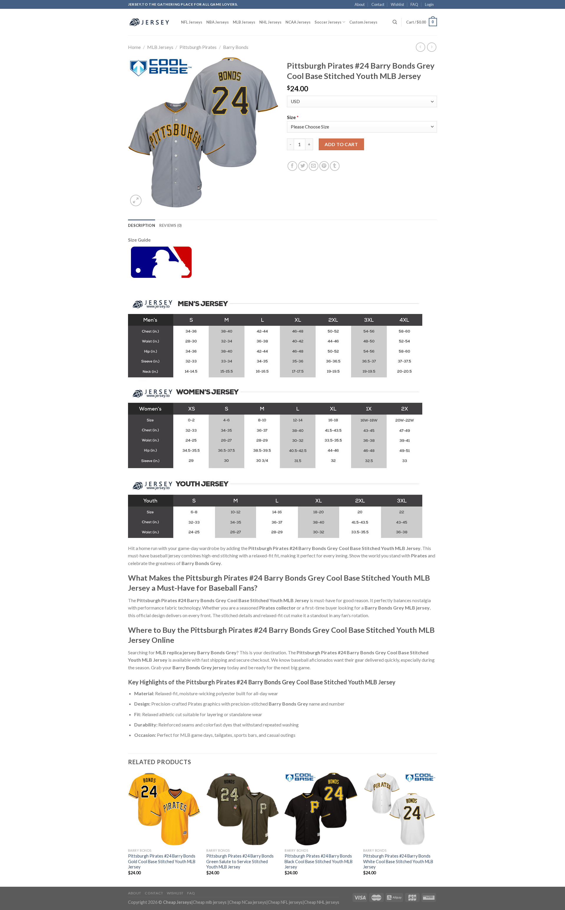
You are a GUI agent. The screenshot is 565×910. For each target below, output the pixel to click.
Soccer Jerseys (328, 22)
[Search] (395, 22)
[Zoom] (136, 200)
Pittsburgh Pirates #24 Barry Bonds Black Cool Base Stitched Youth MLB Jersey (319, 861)
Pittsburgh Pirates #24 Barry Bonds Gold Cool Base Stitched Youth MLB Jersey (161, 861)
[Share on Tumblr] (335, 166)
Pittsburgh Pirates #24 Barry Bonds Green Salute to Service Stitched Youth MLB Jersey (240, 861)
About (360, 4)
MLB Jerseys (244, 22)
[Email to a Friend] (313, 166)
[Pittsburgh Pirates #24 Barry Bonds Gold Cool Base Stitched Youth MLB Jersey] (164, 809)
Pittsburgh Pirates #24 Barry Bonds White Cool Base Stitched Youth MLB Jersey (398, 861)
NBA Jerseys (217, 22)
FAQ (414, 4)
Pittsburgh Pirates (198, 47)
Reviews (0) (170, 225)
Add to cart (341, 144)
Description (141, 225)
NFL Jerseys (191, 22)
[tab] (141, 225)
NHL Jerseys (270, 22)
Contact (377, 4)
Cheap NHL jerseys (321, 902)
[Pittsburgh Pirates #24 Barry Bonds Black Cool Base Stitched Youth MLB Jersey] (321, 809)
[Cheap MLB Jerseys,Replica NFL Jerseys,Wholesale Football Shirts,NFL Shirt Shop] (150, 22)
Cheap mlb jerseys (210, 902)
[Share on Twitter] (303, 166)
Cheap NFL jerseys (285, 902)
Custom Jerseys (363, 22)
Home (134, 47)
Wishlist (397, 4)
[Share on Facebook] (292, 166)
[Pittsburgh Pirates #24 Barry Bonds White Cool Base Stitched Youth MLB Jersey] (399, 809)
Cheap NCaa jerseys (247, 902)
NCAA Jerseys (297, 22)
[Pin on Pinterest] (324, 166)
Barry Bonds (235, 47)
